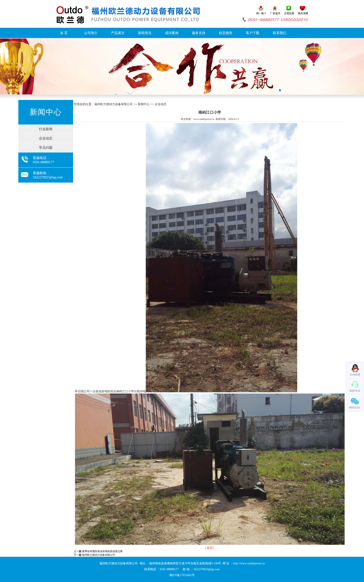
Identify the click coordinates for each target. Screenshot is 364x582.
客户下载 (252, 33)
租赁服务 (225, 33)
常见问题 (45, 147)
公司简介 (91, 33)
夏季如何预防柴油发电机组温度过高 (102, 551)
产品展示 (117, 33)
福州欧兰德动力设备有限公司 (98, 554)
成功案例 (171, 33)
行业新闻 (45, 129)
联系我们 (279, 33)
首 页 (64, 33)
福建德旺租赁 (182, 66)
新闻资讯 (144, 33)
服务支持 (198, 33)
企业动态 (45, 138)
